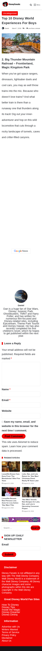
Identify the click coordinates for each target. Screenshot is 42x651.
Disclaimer (7, 638)
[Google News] (21, 251)
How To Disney (10, 604)
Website (6, 410)
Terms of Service (10, 632)
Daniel (7, 28)
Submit (9, 554)
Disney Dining (10, 614)
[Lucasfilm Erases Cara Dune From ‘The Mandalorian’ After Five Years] (11, 466)
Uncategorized (10, 13)
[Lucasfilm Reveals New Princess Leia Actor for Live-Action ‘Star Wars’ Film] (11, 491)
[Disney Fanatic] (11, 5)
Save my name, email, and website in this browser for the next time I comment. (20, 426)
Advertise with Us (11, 626)
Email (6, 400)
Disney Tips (8, 607)
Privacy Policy (9, 635)
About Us (6, 640)
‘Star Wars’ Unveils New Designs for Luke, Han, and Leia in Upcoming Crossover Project (31, 504)
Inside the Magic (11, 609)
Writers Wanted (10, 629)
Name (6, 389)
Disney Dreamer (11, 612)
